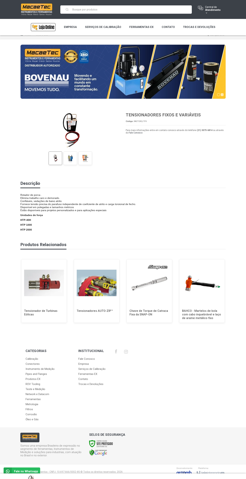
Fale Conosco (135, 133)
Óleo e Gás (32, 419)
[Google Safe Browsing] (98, 452)
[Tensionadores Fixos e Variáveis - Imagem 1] (55, 158)
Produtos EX (33, 379)
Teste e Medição (35, 389)
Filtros (29, 409)
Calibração (32, 358)
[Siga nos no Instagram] (126, 352)
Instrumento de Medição (40, 369)
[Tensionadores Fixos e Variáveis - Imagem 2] (70, 158)
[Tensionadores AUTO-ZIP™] (96, 291)
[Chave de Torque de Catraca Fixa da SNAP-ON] (149, 291)
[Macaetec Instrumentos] (36, 9)
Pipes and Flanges (36, 374)
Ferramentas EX (87, 374)
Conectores (33, 364)
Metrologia (32, 404)
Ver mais (46, 309)
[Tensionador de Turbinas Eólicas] (44, 291)
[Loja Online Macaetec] (43, 27)
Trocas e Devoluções (90, 384)
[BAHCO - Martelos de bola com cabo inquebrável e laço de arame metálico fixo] (202, 291)
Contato (83, 379)
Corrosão (31, 414)
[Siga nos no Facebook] (116, 352)
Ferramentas (33, 399)
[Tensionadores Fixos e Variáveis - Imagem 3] (85, 158)
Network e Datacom (37, 394)
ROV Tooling (33, 384)
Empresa (83, 364)
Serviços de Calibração (92, 369)
